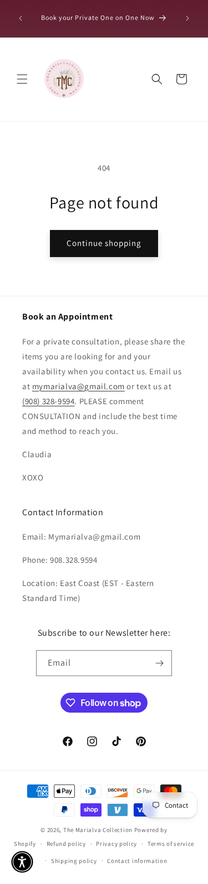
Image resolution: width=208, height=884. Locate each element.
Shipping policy (74, 861)
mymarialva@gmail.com (78, 386)
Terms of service (171, 844)
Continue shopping (104, 243)
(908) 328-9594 (48, 401)
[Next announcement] (187, 18)
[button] (22, 79)
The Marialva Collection (98, 830)
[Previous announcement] (20, 18)
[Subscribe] (159, 663)
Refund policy (66, 844)
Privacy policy (116, 844)
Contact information (137, 861)
